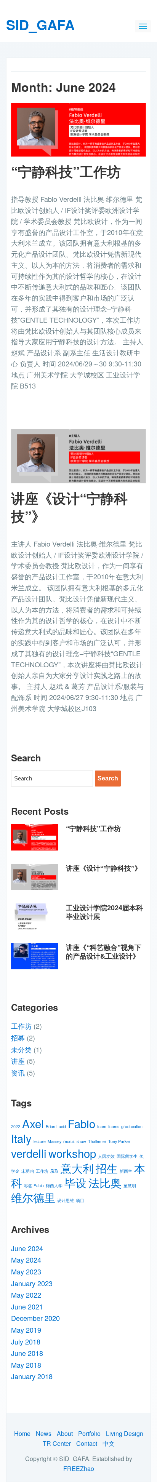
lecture (40, 1141)
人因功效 (106, 1156)
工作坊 (21, 1026)
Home (22, 1433)
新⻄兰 (126, 1171)
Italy (21, 1138)
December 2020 (35, 1318)
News (43, 1433)
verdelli (28, 1153)
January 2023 (32, 1283)
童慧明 (129, 1185)
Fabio (81, 1123)
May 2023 (26, 1271)
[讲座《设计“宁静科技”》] (78, 455)
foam (101, 1126)
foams (113, 1126)
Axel (33, 1123)
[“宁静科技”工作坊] (78, 128)
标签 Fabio (34, 1185)
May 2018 (26, 1365)
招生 (107, 1168)
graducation (132, 1126)
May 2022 (26, 1295)
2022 (15, 1126)
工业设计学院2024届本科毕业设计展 (104, 912)
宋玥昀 (27, 1171)
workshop (72, 1153)
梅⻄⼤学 (54, 1185)
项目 (80, 1200)
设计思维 (65, 1200)
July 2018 (25, 1341)
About (65, 1433)
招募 (18, 1037)
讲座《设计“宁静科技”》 (69, 507)
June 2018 (27, 1353)
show (81, 1141)
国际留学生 (127, 1156)
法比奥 (105, 1182)
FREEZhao (78, 1468)
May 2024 (26, 1260)
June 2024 (27, 1248)
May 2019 (26, 1330)
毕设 (75, 1182)
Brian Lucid (56, 1126)
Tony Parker (119, 1141)
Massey (54, 1141)
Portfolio (89, 1433)
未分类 (21, 1049)
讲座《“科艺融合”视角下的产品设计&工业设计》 (103, 951)
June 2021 (27, 1306)
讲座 (18, 1061)
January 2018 (32, 1376)
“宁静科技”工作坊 (66, 171)
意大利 (77, 1168)
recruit (69, 1141)
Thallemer (97, 1141)
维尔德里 (33, 1197)
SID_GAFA (40, 24)
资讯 (18, 1073)
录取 (54, 1171)
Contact (86, 1443)
